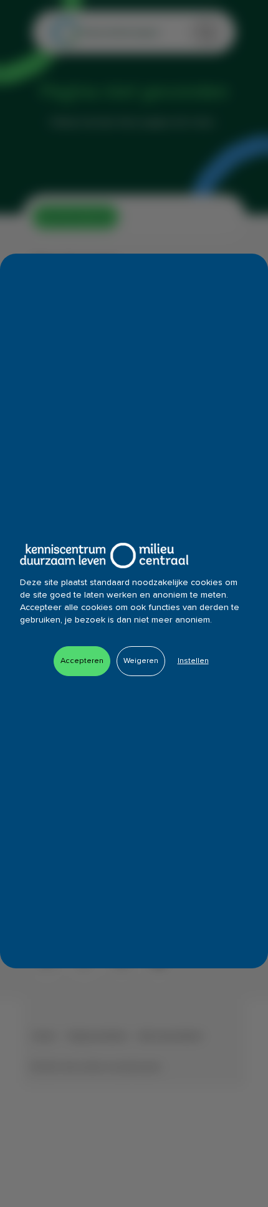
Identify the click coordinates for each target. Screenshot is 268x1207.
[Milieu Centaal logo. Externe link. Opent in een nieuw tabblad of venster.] (104, 555)
